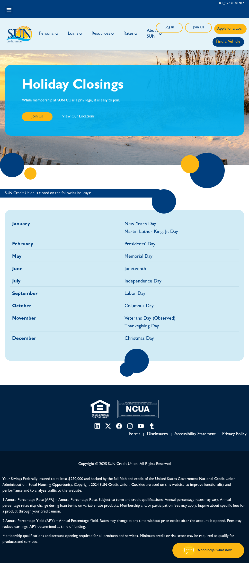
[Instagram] (130, 426)
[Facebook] (119, 426)
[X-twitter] (108, 426)
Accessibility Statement (195, 434)
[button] (9, 10)
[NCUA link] (138, 409)
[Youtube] (141, 426)
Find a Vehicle (228, 42)
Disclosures (157, 434)
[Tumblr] (152, 426)
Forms (134, 434)
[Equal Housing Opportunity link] (100, 409)
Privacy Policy (234, 434)
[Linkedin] (97, 426)
